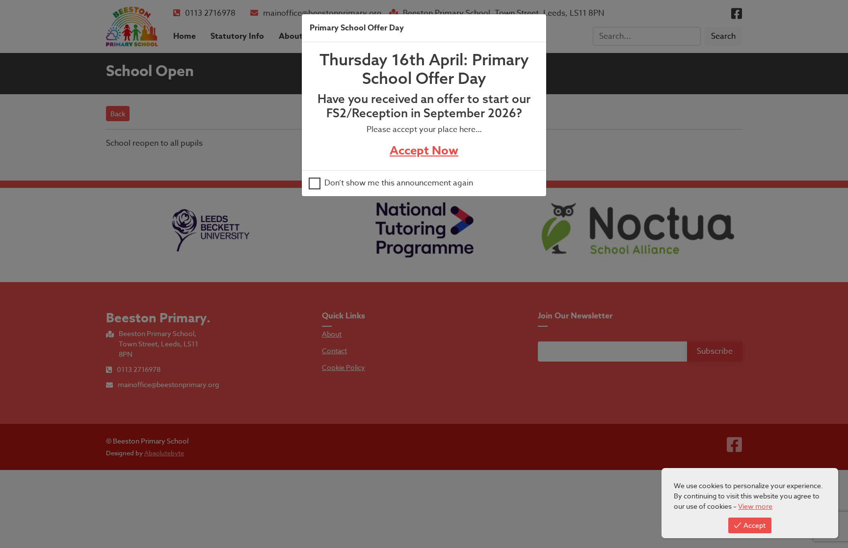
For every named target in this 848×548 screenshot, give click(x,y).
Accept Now (424, 150)
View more (755, 506)
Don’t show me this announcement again (398, 183)
